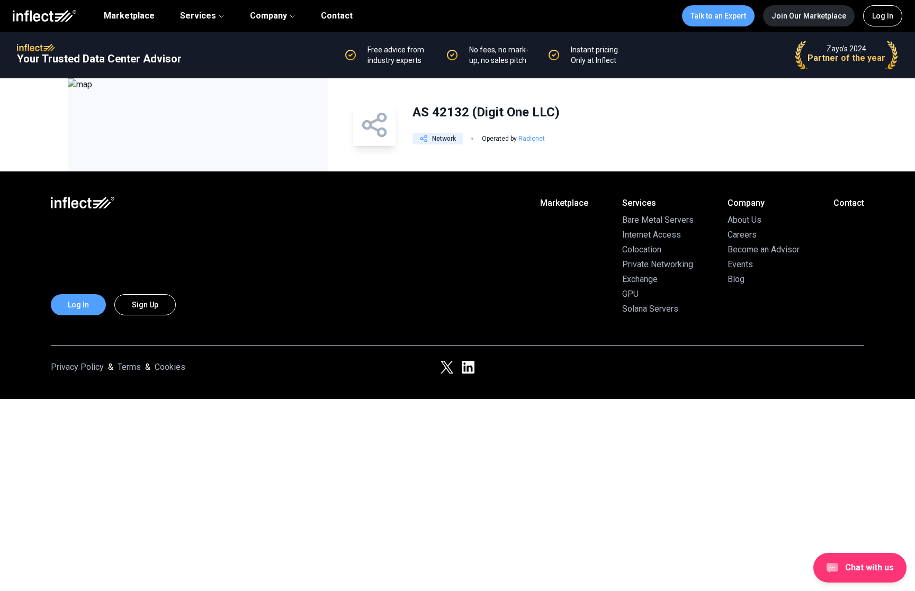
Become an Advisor (764, 249)
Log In (882, 16)
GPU (630, 294)
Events (740, 264)
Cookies (170, 367)
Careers (742, 235)
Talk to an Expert (718, 16)
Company (268, 16)
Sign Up (145, 305)
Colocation (641, 249)
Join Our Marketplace (809, 16)
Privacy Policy (77, 367)
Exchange (640, 279)
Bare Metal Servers (658, 220)
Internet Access (651, 235)
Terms (129, 367)
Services (198, 16)
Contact (337, 16)
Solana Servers (650, 309)
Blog (736, 279)
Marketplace (129, 16)
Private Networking (657, 264)
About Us (744, 220)
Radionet (531, 138)
